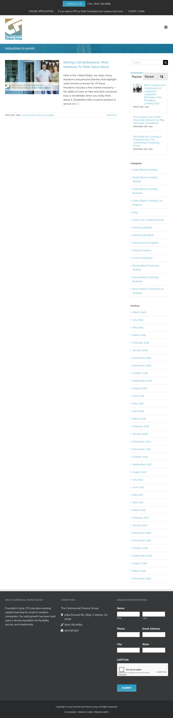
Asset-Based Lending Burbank (144, 191)
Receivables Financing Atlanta (145, 267)
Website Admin (101, 712)
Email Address (152, 628)
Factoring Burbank (143, 235)
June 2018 (138, 395)
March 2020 (139, 312)
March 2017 (139, 510)
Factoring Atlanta (142, 227)
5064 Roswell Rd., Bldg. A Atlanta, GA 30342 (86, 616)
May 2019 (137, 327)
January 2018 (140, 433)
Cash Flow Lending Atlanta (148, 219)
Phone (122, 628)
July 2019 (137, 319)
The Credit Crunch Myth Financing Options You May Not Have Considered (149, 120)
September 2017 (142, 464)
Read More (112, 115)
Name (122, 608)
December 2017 (141, 441)
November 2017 (141, 449)
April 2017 (138, 502)
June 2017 (138, 487)
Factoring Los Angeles (145, 242)
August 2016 (139, 563)
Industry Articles (141, 250)
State (146, 644)
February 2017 (140, 517)
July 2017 (137, 479)
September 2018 (142, 380)
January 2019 (140, 350)
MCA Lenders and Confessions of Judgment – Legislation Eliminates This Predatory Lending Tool (154, 94)
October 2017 (140, 456)
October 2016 (140, 548)
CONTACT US (74, 3)
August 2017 (139, 472)
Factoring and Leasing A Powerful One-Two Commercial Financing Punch (147, 141)
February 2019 (140, 342)
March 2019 (139, 335)
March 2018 (139, 418)
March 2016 (139, 570)
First (119, 618)
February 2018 (140, 426)
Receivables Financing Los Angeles (148, 291)
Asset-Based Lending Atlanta (144, 179)
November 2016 (141, 540)
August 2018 (139, 388)
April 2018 (138, 411)
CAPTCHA (123, 659)
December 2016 (141, 532)
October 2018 (140, 373)
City (120, 644)
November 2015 (141, 578)
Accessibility (70, 712)
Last (145, 618)
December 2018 (141, 357)
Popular (137, 76)
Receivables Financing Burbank (145, 279)
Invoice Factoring (142, 258)
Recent (149, 76)
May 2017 (137, 494)
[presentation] (142, 669)
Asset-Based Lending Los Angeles (38, 115)
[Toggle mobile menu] (166, 27)
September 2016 (142, 555)
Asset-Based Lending (144, 169)
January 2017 (139, 525)
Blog (135, 212)
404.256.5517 (71, 630)
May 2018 (137, 403)
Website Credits (85, 712)
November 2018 (141, 365)
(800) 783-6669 (102, 3)
